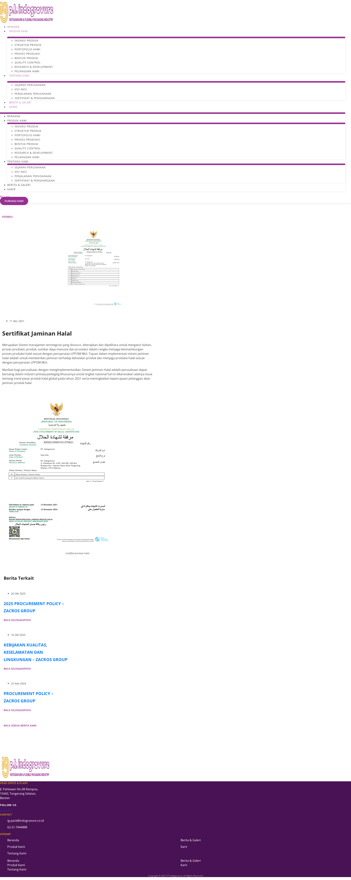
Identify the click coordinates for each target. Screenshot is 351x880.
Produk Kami (18, 31)
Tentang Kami (19, 75)
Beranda (13, 26)
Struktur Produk (28, 45)
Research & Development (34, 67)
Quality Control (28, 62)
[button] (7, 216)
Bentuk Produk (26, 58)
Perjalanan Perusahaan (33, 93)
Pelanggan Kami (27, 71)
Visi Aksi (21, 89)
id (1, 196)
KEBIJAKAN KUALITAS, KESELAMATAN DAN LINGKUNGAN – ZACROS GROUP (35, 652)
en (8, 196)
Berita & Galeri (20, 102)
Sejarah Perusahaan (30, 85)
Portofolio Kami (27, 49)
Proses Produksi (27, 53)
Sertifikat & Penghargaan (35, 98)
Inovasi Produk (26, 40)
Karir (13, 106)
